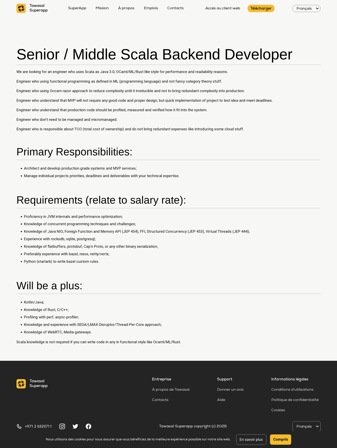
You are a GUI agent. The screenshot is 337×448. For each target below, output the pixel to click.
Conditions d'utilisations (292, 390)
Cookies (278, 410)
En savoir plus (251, 439)
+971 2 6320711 (38, 426)
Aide (221, 400)
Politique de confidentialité (295, 400)
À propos (126, 8)
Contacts (175, 8)
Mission (102, 8)
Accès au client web (222, 8)
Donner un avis (230, 390)
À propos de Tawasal (171, 390)
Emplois (151, 8)
